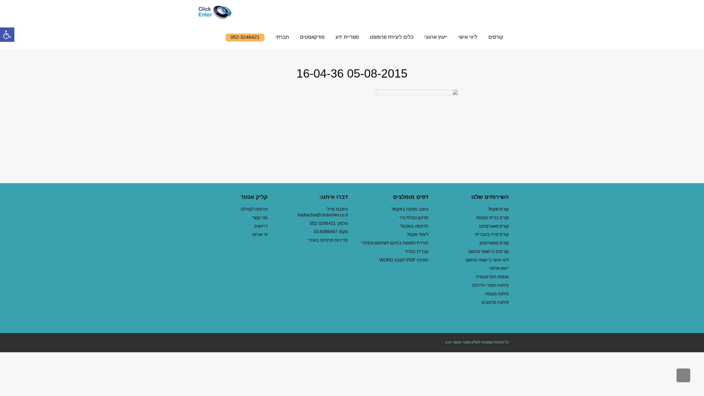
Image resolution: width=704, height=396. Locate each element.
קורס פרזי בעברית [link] (492, 234)
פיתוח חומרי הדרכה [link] (490, 285)
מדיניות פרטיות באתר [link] (328, 240)
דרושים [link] (261, 226)
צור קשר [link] (260, 217)
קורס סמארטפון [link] (494, 243)
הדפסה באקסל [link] (414, 226)
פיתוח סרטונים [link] (495, 302)
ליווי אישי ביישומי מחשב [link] (487, 260)
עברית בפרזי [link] (416, 251)
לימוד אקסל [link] (417, 234)
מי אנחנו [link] (260, 234)
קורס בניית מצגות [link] (492, 217)
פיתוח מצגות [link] (497, 294)
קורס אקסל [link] (498, 209)
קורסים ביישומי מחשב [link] (488, 251)
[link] (7, 35)
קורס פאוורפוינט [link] (493, 226)
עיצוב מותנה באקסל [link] (410, 209)
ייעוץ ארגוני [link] (499, 268)
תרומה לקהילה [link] (254, 209)
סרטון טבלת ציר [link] (413, 217)
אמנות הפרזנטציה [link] (492, 276)
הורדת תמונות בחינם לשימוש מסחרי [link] (394, 243)
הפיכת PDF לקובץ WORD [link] (404, 260)
